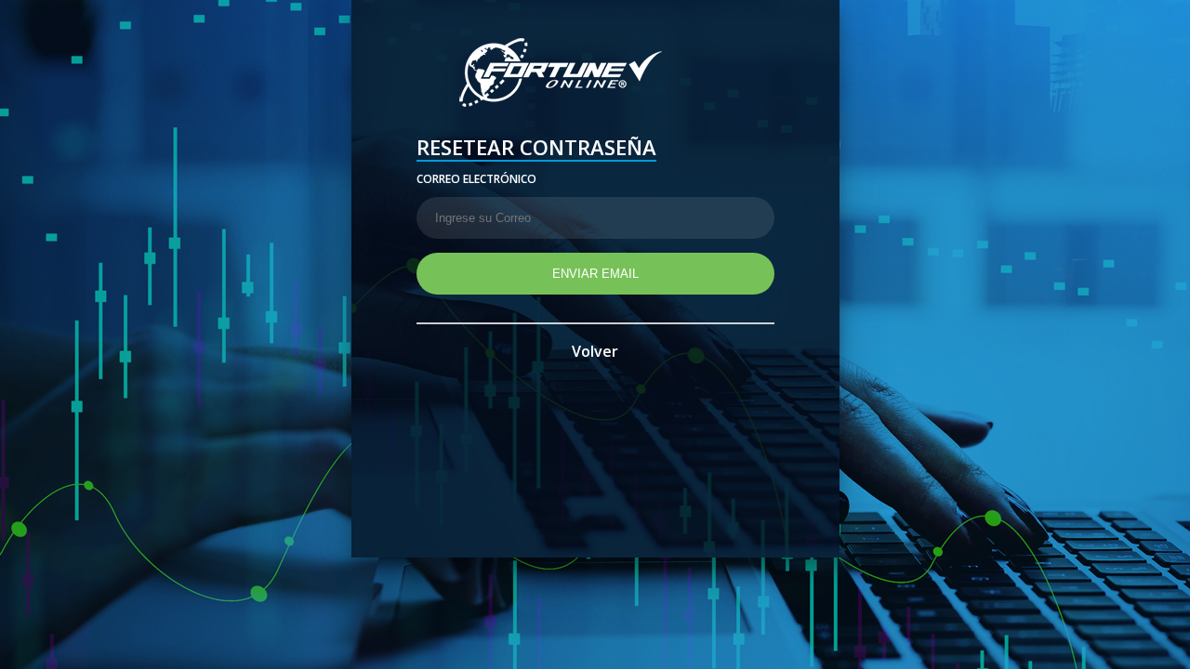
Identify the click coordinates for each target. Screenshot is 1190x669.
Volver (595, 351)
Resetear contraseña (536, 149)
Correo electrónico (476, 179)
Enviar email (595, 274)
